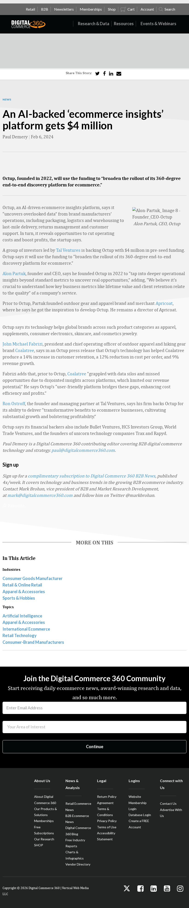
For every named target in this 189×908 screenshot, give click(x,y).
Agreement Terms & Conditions (105, 809)
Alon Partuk (14, 273)
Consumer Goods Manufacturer (32, 578)
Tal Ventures (68, 250)
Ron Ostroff (14, 403)
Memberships (44, 821)
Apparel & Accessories (24, 591)
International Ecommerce (26, 629)
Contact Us (168, 803)
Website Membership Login (138, 803)
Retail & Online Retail (22, 584)
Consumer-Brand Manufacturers (33, 642)
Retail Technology (20, 635)
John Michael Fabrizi (23, 343)
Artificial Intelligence (22, 615)
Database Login (140, 815)
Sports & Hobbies (19, 598)
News (7, 99)
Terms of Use (106, 827)
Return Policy (106, 797)
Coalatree (24, 350)
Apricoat (164, 303)
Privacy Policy (107, 821)
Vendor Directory (77, 864)
